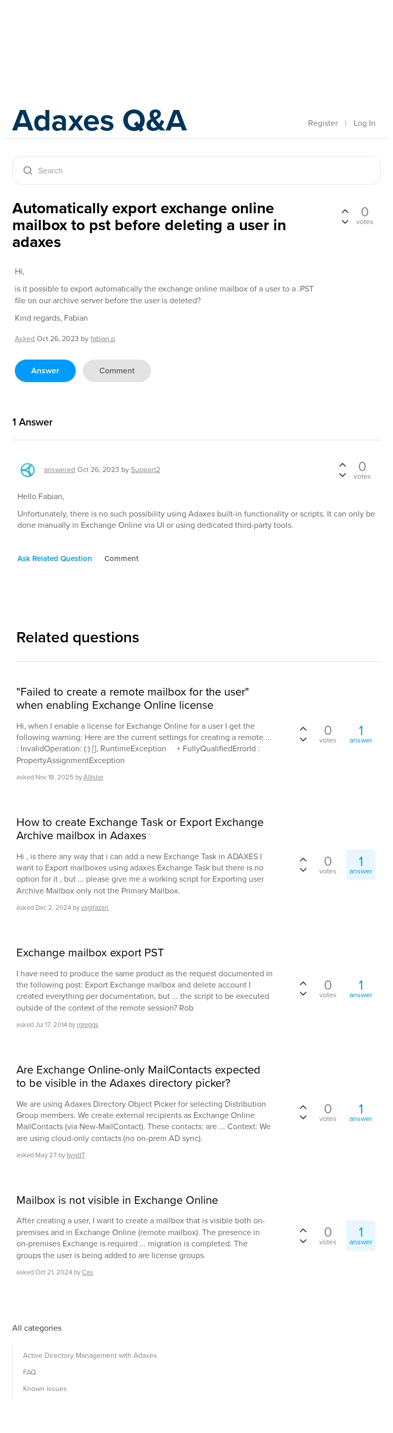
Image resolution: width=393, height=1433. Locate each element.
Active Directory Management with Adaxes (90, 1355)
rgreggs (87, 1024)
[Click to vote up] (345, 211)
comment (117, 370)
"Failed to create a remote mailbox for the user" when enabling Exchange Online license (132, 698)
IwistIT (76, 1155)
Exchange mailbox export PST (90, 952)
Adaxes (60, 30)
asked (25, 338)
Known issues (45, 1388)
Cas (87, 1272)
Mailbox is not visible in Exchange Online (117, 1200)
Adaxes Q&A (99, 120)
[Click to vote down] (345, 221)
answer (45, 370)
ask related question (54, 558)
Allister (93, 777)
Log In (365, 123)
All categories (36, 1328)
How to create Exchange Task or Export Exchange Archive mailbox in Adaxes (140, 829)
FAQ (29, 1372)
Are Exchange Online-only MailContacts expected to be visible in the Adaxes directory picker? (138, 1076)
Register (323, 123)
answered (59, 469)
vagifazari (94, 907)
